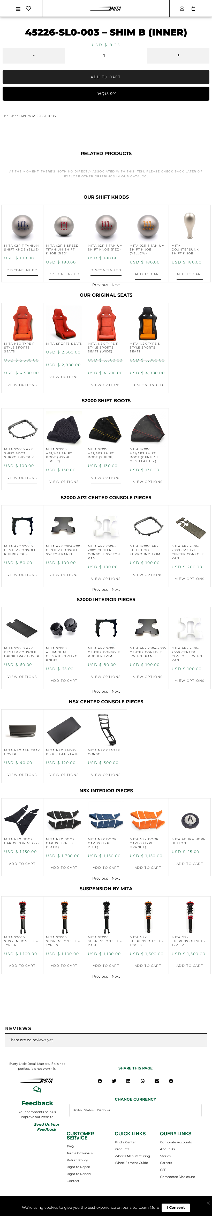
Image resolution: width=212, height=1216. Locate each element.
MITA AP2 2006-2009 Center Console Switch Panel (104, 552)
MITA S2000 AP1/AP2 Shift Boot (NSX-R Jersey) (59, 455)
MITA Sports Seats (64, 343)
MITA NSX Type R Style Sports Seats (19, 347)
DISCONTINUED (22, 270)
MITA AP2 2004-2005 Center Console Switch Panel (64, 550)
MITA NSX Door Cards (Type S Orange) (144, 843)
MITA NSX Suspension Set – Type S (147, 941)
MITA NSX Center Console (104, 752)
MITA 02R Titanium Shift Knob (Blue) (21, 247)
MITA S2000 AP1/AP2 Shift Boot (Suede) (101, 453)
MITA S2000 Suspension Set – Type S (63, 941)
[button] (100, 1081)
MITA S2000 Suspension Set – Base (105, 941)
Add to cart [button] (148, 274)
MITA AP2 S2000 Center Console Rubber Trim (20, 550)
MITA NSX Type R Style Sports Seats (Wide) (103, 347)
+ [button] (178, 55)
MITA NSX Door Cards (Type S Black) (60, 843)
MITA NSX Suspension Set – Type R (189, 941)
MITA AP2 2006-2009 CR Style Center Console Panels (188, 552)
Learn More (149, 1207)
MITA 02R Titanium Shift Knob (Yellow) (147, 249)
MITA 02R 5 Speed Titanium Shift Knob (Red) (62, 249)
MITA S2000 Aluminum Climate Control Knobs (63, 654)
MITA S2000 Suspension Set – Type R (21, 941)
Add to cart (106, 77)
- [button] (34, 55)
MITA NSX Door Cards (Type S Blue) (102, 843)
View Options (22, 385)
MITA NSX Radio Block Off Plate (62, 752)
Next (116, 284)
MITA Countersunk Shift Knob (185, 249)
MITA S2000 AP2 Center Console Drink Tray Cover (21, 652)
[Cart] (193, 8)
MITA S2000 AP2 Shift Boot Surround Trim (19, 453)
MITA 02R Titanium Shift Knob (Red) (105, 247)
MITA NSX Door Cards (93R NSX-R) (21, 841)
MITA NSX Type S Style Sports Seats (145, 347)
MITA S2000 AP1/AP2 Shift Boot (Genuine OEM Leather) (144, 455)
